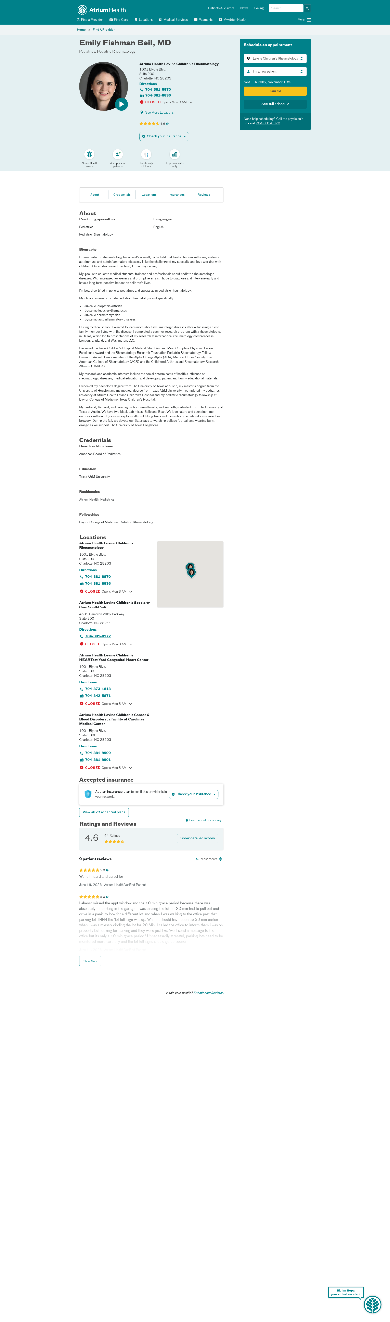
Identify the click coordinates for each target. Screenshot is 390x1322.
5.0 (102, 870)
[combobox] (286, 8)
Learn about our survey (205, 820)
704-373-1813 (98, 689)
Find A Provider (104, 29)
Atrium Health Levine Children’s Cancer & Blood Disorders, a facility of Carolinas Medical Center (114, 720)
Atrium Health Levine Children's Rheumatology (179, 64)
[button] (307, 8)
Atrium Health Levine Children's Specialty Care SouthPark (114, 605)
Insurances (176, 194)
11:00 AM (275, 91)
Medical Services (175, 20)
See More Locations (159, 112)
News (244, 8)
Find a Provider (91, 20)
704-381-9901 (98, 760)
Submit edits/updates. (208, 993)
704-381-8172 (98, 636)
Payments (205, 20)
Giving (259, 8)
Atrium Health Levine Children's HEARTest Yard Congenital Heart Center (113, 658)
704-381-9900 (98, 753)
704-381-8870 (158, 89)
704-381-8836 (158, 95)
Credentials (122, 194)
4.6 (162, 124)
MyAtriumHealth (234, 20)
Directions (148, 84)
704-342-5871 (98, 696)
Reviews (204, 194)
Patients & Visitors (221, 8)
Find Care (120, 20)
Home (81, 29)
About (94, 194)
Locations (145, 20)
